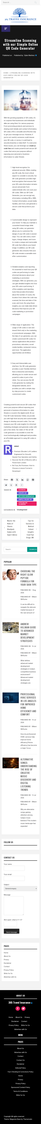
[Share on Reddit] (6, 485)
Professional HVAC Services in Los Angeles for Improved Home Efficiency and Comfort (28, 704)
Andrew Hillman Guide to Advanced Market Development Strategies (28, 632)
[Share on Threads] (16, 485)
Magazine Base (15, 1119)
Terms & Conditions (20, 1091)
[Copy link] (22, 485)
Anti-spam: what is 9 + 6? (13, 920)
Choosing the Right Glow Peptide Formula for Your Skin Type (29, 577)
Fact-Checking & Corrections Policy (20, 1072)
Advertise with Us (10, 977)
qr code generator (26, 496)
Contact (7, 967)
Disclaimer (7, 963)
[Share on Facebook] (12, 480)
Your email (7, 874)
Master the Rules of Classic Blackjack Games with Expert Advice (12, 527)
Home (6, 953)
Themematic (27, 1119)
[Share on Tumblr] (11, 485)
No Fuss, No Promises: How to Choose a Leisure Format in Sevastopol (23, 468)
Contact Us (21, 1060)
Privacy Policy (9, 970)
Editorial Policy (20, 1068)
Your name (8, 864)
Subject (6, 885)
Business (22, 490)
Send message (11, 932)
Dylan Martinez (29, 55)
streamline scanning (23, 503)
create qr (23, 493)
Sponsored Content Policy (20, 1087)
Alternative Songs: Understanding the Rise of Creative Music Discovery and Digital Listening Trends (29, 774)
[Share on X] (17, 480)
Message (7, 895)
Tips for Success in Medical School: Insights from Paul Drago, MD (30, 529)
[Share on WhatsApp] (28, 480)
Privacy (6, 960)
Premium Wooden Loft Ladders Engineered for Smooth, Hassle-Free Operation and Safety (24, 454)
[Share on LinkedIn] (22, 480)
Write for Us (8, 973)
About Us (7, 956)
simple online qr (25, 499)
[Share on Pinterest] (33, 480)
